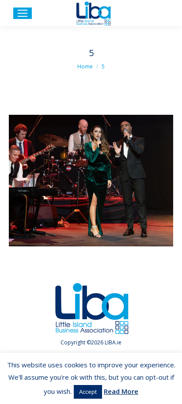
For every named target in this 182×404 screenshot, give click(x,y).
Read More (121, 391)
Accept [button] (88, 392)
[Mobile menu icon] (22, 13)
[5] (91, 180)
